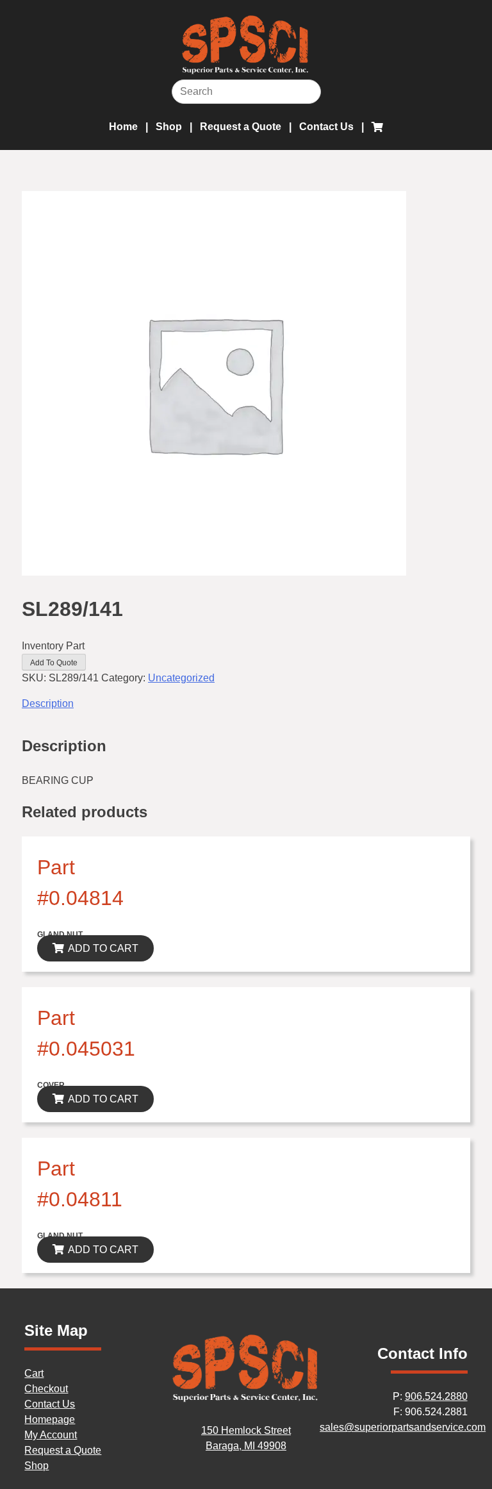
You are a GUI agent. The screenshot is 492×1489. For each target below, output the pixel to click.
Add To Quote (54, 662)
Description (48, 703)
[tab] (246, 704)
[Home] (246, 1399)
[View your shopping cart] (377, 127)
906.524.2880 (436, 1396)
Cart (34, 1373)
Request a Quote (240, 126)
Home (123, 126)
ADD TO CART (103, 948)
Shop (169, 126)
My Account (50, 1434)
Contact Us (326, 126)
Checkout (46, 1388)
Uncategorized (181, 677)
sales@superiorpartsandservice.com (403, 1427)
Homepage (49, 1419)
